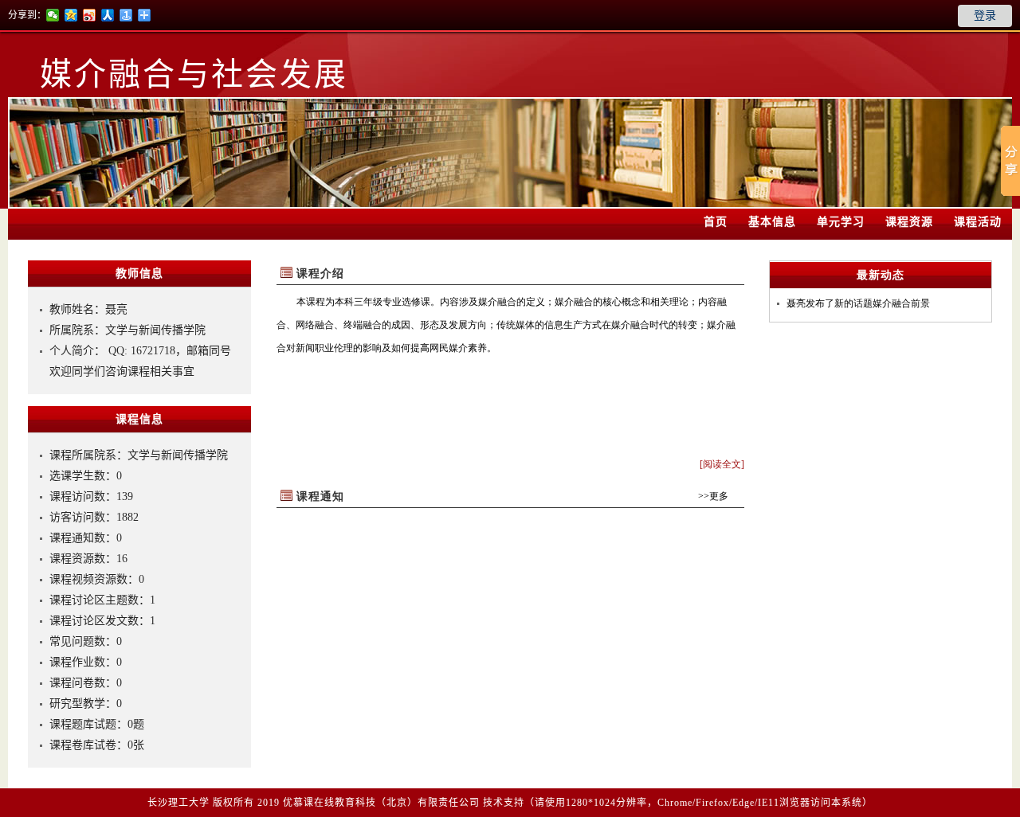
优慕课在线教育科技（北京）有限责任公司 (381, 802)
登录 (985, 16)
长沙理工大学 (178, 802)
